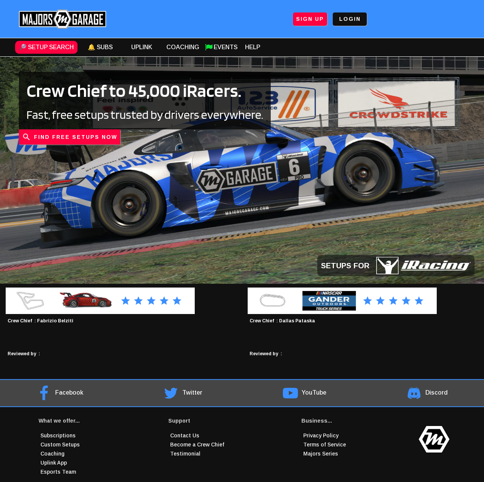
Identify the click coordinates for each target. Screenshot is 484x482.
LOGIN (350, 19)
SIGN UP (310, 19)
